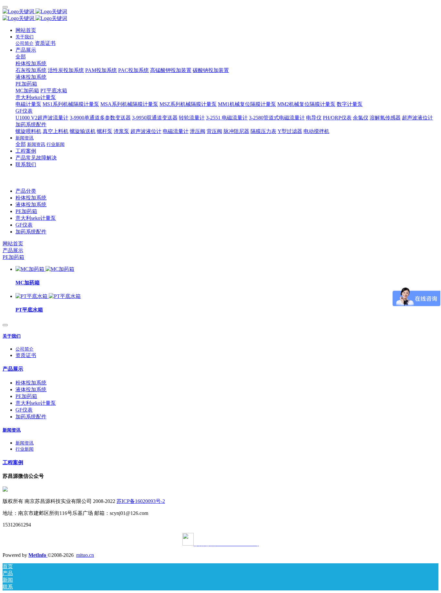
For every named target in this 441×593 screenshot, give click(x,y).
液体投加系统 (30, 204)
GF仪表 (24, 225)
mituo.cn (85, 555)
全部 (20, 56)
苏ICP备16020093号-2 (141, 501)
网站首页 (25, 30)
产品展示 (13, 250)
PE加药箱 (26, 211)
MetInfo (37, 555)
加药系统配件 (30, 231)
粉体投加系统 (30, 197)
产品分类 (25, 191)
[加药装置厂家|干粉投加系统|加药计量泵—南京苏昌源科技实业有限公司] (220, 11)
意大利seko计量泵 (35, 218)
